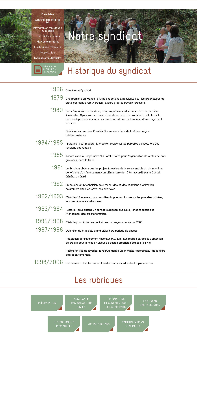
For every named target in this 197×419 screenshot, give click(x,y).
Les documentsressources (64, 324)
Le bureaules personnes (150, 303)
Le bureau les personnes (48, 36)
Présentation (47, 14)
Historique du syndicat (48, 41)
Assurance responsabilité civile (47, 21)
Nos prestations (47, 52)
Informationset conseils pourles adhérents (115, 303)
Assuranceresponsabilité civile (81, 303)
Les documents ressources (47, 47)
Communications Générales (47, 58)
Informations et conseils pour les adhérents (47, 29)
